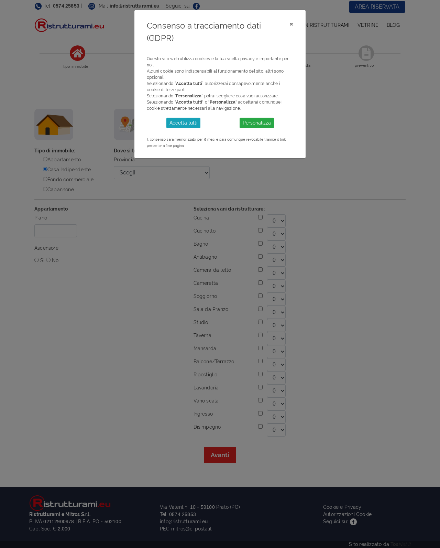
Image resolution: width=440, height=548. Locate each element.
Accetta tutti (183, 123)
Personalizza (257, 123)
